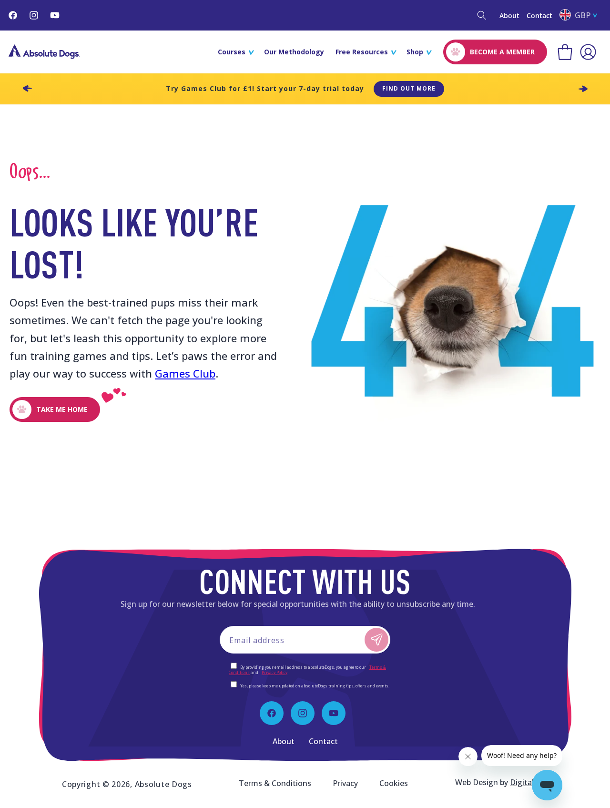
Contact (539, 15)
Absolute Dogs (163, 784)
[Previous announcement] (27, 89)
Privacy (345, 783)
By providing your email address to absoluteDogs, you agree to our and (307, 670)
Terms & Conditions (275, 783)
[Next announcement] (582, 89)
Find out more (409, 88)
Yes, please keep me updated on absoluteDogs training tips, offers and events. (314, 685)
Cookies (393, 783)
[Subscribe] (376, 640)
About (509, 15)
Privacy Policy (274, 672)
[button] (481, 15)
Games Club (185, 373)
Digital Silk (529, 782)
